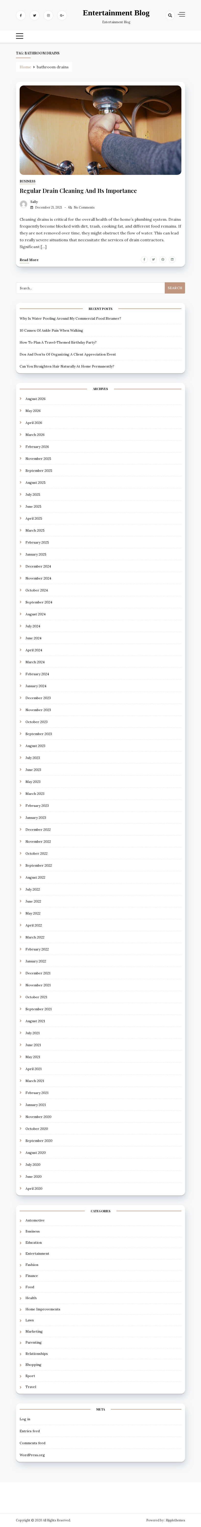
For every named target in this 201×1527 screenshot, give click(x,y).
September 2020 (38, 1140)
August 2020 (35, 1152)
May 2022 (32, 913)
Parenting (33, 1342)
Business (28, 181)
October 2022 (36, 853)
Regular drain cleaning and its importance (78, 190)
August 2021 (35, 1021)
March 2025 (35, 530)
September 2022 (38, 865)
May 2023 (32, 781)
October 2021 (36, 997)
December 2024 (38, 566)
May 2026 (33, 411)
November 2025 (38, 458)
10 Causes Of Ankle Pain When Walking (51, 330)
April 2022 (33, 925)
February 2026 (37, 446)
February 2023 (37, 805)
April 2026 (33, 423)
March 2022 (34, 937)
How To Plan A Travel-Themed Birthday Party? (58, 342)
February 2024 (37, 674)
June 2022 (33, 901)
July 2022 (32, 889)
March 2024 (35, 662)
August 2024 (35, 614)
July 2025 (32, 494)
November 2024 (38, 578)
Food (29, 1287)
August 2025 (35, 482)
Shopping (33, 1364)
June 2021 (33, 1045)
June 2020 (33, 1176)
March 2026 (35, 434)
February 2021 (37, 1093)
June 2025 (33, 506)
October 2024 (36, 590)
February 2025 (37, 542)
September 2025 (38, 470)
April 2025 (33, 518)
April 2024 (33, 650)
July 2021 (32, 1033)
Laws (29, 1320)
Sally (34, 202)
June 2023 (33, 770)
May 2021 (32, 1057)
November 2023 (38, 710)
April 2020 (33, 1188)
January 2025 (35, 554)
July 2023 (32, 758)
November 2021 (38, 985)
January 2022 (35, 961)
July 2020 (32, 1164)
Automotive (35, 1220)
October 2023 (36, 722)
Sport (30, 1376)
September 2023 (38, 734)
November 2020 (38, 1117)
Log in (25, 1419)
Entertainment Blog (116, 12)
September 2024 (38, 602)
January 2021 (35, 1105)
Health (31, 1298)
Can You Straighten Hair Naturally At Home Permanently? (67, 366)
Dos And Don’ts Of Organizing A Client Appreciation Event (68, 354)
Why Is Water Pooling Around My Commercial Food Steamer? (70, 318)
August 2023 (35, 746)
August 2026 (35, 399)
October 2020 (36, 1129)
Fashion (31, 1265)
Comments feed (32, 1443)
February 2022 (37, 949)
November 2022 (38, 841)
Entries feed (30, 1431)
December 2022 (38, 829)
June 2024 (33, 638)
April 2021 (33, 1069)
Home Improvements (42, 1309)
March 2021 (34, 1081)
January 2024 (35, 686)
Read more (29, 260)
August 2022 (35, 877)
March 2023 (34, 793)
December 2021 (37, 973)
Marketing (34, 1331)
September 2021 (38, 1009)
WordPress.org (32, 1455)
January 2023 (35, 817)
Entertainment (37, 1253)
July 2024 (32, 626)
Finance (31, 1276)
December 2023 (38, 698)
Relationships (36, 1353)
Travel (30, 1387)
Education (33, 1242)
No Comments (84, 207)
